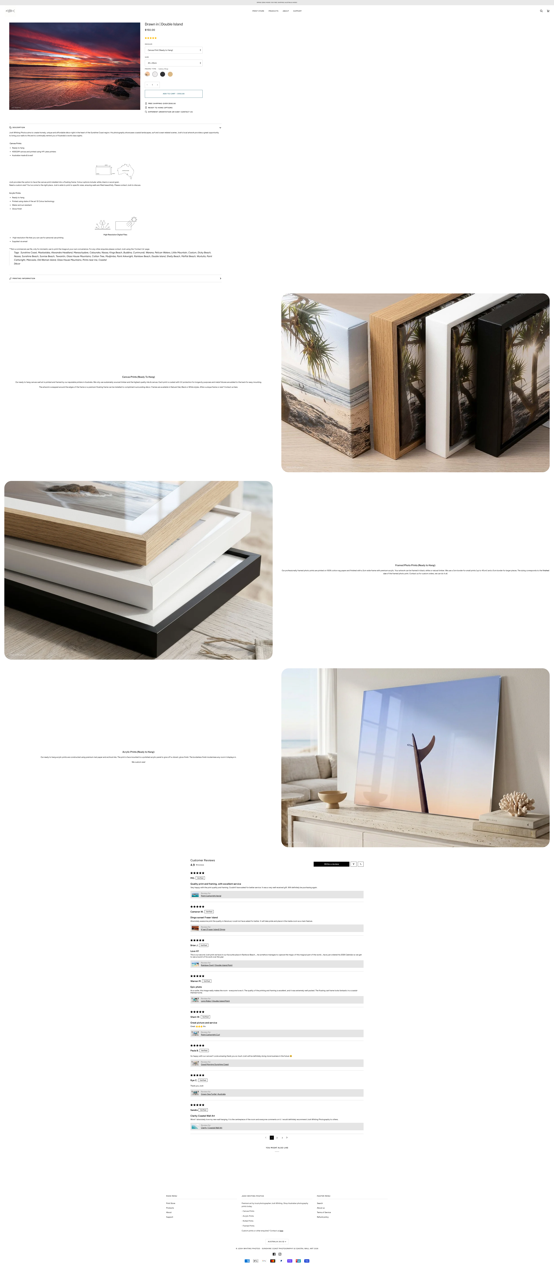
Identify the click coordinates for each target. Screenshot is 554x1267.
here (281, 1231)
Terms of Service (324, 1212)
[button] (151, 38)
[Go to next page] (287, 1138)
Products (170, 1208)
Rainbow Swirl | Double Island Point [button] (216, 965)
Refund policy (323, 1217)
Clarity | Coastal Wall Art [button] (211, 1128)
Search (320, 1203)
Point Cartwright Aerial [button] (211, 896)
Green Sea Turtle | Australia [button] (213, 1094)
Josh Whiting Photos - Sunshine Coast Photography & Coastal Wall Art (276, 1249)
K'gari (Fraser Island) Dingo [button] (213, 929)
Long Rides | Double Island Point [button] (215, 1001)
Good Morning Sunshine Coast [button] (215, 1064)
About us (321, 1208)
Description (19, 127)
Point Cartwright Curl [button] (210, 1034)
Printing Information (24, 278)
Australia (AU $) (276, 1242)
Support (169, 1217)
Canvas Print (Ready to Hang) (160, 50)
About (169, 1212)
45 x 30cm (152, 63)
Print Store (170, 1203)
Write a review (331, 864)
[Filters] (354, 864)
